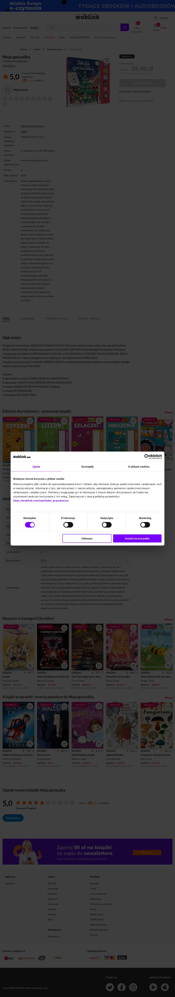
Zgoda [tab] (36, 466)
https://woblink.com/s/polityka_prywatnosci (41, 500)
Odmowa (87, 538)
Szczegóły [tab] (87, 466)
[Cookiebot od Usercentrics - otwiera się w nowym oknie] (147, 456)
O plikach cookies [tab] (139, 466)
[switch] (68, 524)
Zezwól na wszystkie (137, 538)
